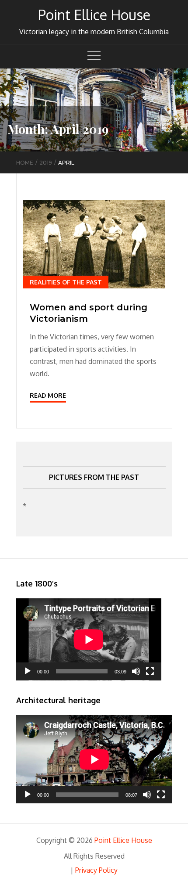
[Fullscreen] (150, 671)
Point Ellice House (94, 15)
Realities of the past (66, 282)
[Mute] (136, 671)
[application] (88, 639)
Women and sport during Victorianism (88, 313)
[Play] (27, 671)
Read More (48, 395)
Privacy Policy (96, 870)
